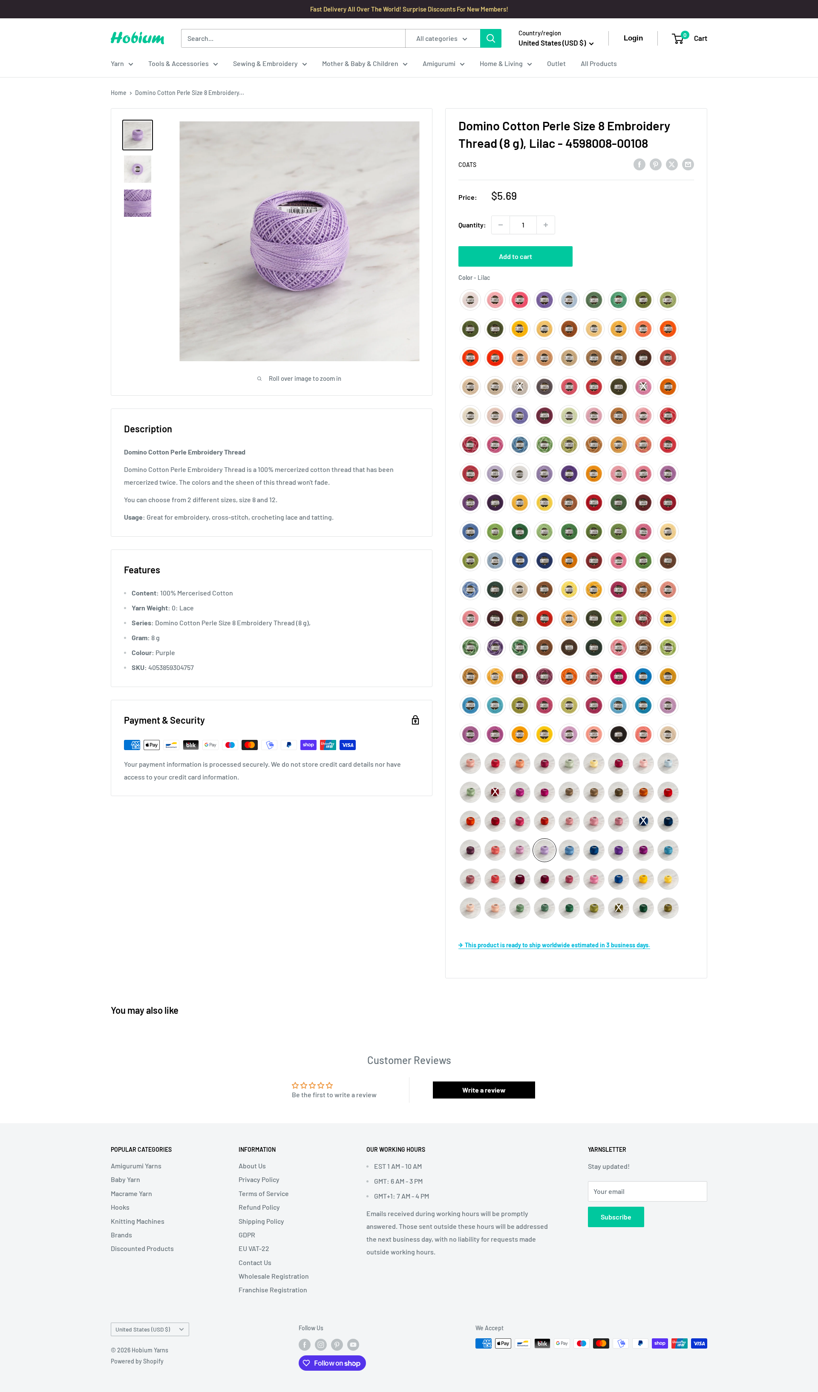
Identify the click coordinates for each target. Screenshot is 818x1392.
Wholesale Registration (274, 1276)
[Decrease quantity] (501, 225)
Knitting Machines (137, 1221)
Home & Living (501, 63)
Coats (467, 164)
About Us (252, 1166)
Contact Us (255, 1262)
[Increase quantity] (546, 225)
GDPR (247, 1235)
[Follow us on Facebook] (305, 1344)
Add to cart (515, 256)
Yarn (117, 63)
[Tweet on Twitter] (672, 163)
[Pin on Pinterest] (656, 163)
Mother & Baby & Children (360, 63)
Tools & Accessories (178, 63)
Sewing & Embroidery (265, 63)
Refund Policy (259, 1207)
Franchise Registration (273, 1290)
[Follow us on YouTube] (353, 1344)
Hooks (120, 1207)
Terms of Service (264, 1193)
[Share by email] (688, 163)
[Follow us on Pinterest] (337, 1344)
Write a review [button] (484, 1090)
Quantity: (472, 225)
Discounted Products (142, 1248)
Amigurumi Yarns (136, 1166)
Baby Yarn (125, 1179)
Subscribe (616, 1217)
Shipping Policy (261, 1221)
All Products (599, 63)
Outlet (556, 63)
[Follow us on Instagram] (321, 1344)
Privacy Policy (259, 1179)
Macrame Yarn (131, 1193)
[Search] (490, 38)
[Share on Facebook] (639, 163)
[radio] (470, 300)
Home (119, 92)
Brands (121, 1235)
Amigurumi (439, 63)
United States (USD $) (142, 1329)
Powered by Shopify (137, 1361)
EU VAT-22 (254, 1248)
